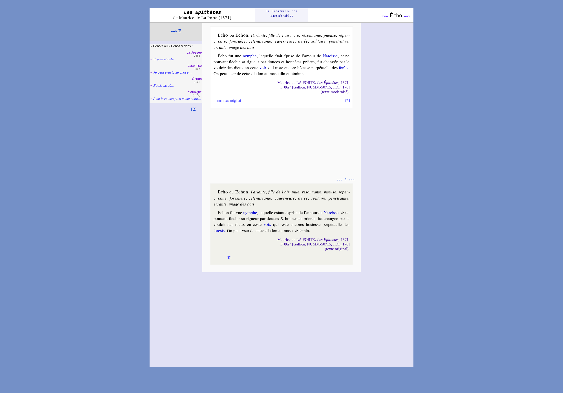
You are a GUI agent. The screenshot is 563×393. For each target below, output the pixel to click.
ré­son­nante (311, 35)
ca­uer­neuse (285, 198)
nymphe (250, 55)
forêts (343, 67)
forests (219, 230)
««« (385, 15)
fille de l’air (279, 35)
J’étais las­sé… (163, 85)
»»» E (176, 30)
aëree (303, 198)
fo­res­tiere (238, 198)
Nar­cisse (330, 55)
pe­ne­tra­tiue (338, 198)
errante (220, 47)
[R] (193, 109)
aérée (303, 41)
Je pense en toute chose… (172, 72)
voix (263, 67)
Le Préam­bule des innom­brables (282, 13)
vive (295, 35)
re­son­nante (311, 192)
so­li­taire (318, 41)
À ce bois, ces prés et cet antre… (177, 99)
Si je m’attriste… (165, 59)
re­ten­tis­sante (260, 41)
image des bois (241, 47)
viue (295, 192)
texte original (229, 101)
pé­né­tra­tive (338, 41)
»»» (407, 15)
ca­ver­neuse (285, 41)
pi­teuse (330, 35)
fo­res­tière (238, 41)
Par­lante (258, 35)
